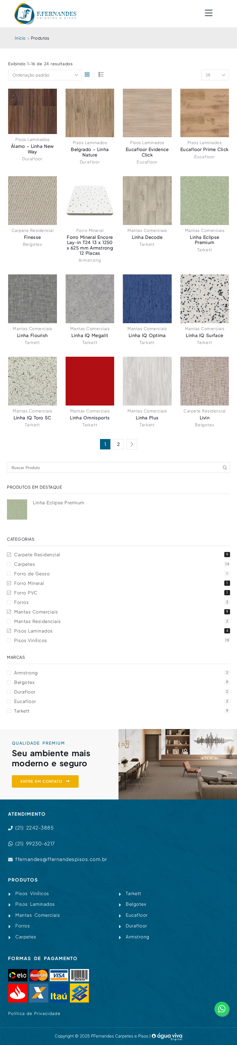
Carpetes (121, 564)
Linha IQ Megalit (89, 335)
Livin (205, 417)
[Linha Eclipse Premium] (17, 509)
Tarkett (147, 244)
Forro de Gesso (121, 573)
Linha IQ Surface (204, 335)
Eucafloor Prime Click (204, 149)
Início (20, 37)
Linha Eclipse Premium (204, 239)
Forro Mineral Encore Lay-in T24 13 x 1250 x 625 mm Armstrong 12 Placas (90, 245)
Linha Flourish (32, 335)
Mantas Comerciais (147, 230)
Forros (121, 602)
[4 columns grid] (87, 75)
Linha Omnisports (90, 417)
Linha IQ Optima (147, 335)
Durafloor (32, 158)
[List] (101, 75)
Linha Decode (147, 237)
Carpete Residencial (33, 230)
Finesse (32, 237)
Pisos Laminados (32, 139)
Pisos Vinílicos (121, 640)
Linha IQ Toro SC (32, 417)
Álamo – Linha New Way (32, 148)
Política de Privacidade (34, 1013)
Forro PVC (121, 592)
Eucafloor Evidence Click (147, 151)
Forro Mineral (90, 230)
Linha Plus (147, 417)
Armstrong (90, 260)
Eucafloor (147, 161)
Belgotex (32, 244)
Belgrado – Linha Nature (90, 151)
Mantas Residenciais (121, 621)
